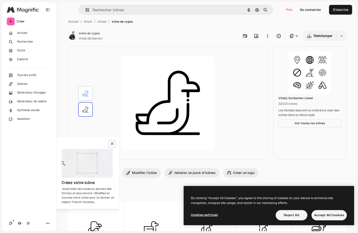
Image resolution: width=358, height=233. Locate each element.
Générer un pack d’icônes (195, 173)
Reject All (291, 215)
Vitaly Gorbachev (90, 38)
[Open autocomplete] (85, 10)
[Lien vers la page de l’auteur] (72, 36)
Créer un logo (243, 173)
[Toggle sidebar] (48, 10)
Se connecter (310, 10)
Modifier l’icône (144, 173)
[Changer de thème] (28, 223)
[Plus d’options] (267, 36)
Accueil (73, 22)
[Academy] (19, 223)
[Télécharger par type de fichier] (294, 36)
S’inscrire (340, 10)
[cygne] (85, 93)
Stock (88, 22)
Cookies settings (204, 215)
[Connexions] (11, 223)
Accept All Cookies (329, 215)
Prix (289, 10)
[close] (112, 144)
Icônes (101, 22)
